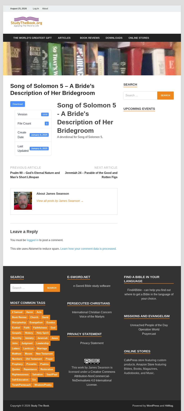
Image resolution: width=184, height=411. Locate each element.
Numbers (17, 359)
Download (18, 104)
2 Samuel (17, 312)
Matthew (16, 353)
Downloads (114, 37)
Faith (26, 327)
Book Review (19, 317)
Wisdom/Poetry (43, 385)
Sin (34, 379)
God (53, 327)
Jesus (54, 338)
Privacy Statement (92, 343)
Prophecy (17, 364)
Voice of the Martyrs (91, 316)
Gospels (16, 333)
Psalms (44, 364)
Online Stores (138, 37)
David (45, 317)
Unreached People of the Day (149, 325)
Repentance (30, 369)
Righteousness (20, 374)
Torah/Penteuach (21, 385)
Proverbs (31, 364)
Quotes (16, 369)
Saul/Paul (52, 374)
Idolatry (29, 338)
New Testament (44, 353)
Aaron (29, 312)
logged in (33, 240)
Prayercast (149, 333)
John (15, 343)
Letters (16, 348)
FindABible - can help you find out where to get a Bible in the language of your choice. (149, 294)
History (29, 333)
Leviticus (28, 348)
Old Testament (34, 359)
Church (34, 317)
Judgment (27, 343)
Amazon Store (145, 364)
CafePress (130, 360)
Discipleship (19, 322)
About (45, 8)
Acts (39, 312)
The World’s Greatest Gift (32, 37)
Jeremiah (42, 338)
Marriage (42, 348)
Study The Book (40, 405)
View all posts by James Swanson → (60, 200)
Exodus (51, 322)
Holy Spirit (43, 333)
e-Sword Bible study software (92, 285)
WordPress (153, 405)
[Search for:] (148, 95)
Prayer (49, 359)
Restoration (46, 369)
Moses (28, 353)
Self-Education (20, 379)
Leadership (42, 343)
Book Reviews (90, 37)
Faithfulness (40, 327)
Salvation (37, 374)
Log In (36, 8)
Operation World (149, 329)
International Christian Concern (92, 312)
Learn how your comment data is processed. (88, 248)
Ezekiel (16, 327)
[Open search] (172, 38)
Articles (64, 37)
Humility (16, 338)
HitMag (169, 405)
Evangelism (36, 322)
